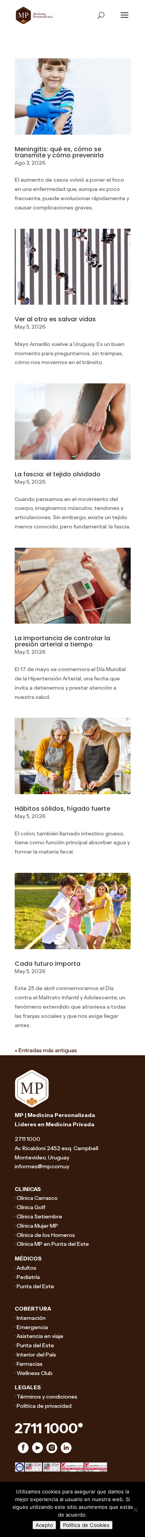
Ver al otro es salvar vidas (55, 319)
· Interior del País (35, 1354)
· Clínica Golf (30, 1207)
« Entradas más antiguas (46, 1050)
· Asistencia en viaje (39, 1336)
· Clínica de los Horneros (45, 1235)
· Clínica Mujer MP (36, 1225)
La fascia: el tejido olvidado (58, 474)
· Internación (30, 1317)
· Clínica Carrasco (36, 1198)
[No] (135, 1509)
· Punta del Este (34, 1286)
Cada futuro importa (47, 963)
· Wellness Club (34, 1373)
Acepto (44, 1525)
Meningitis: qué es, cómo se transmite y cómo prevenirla (59, 152)
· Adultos (25, 1267)
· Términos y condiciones (46, 1396)
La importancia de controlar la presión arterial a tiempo (62, 641)
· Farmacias (29, 1363)
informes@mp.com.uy (42, 1166)
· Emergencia (31, 1327)
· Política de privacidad (43, 1405)
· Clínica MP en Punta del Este (52, 1243)
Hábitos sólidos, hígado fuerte (62, 808)
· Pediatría (27, 1277)
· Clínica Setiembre (38, 1216)
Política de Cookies (86, 1525)
